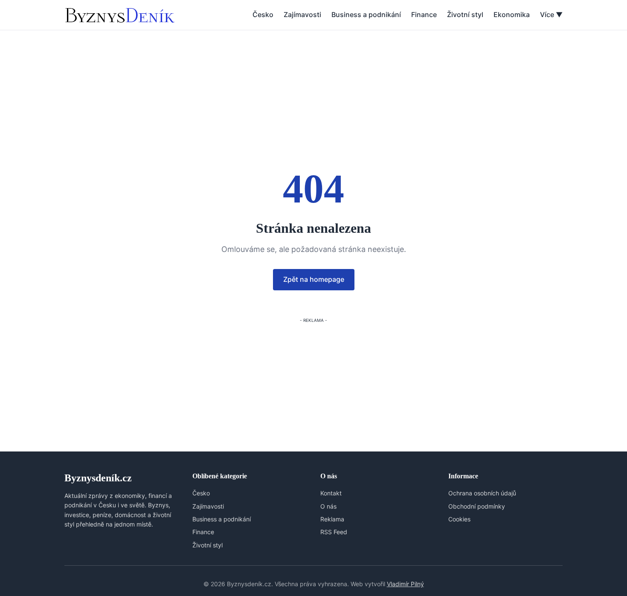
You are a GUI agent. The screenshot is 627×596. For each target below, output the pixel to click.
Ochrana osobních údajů (482, 493)
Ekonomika (511, 14)
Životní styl (465, 14)
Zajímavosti (302, 14)
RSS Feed (333, 531)
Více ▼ (551, 14)
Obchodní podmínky (476, 506)
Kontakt (331, 493)
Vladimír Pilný (405, 583)
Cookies (459, 519)
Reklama (332, 519)
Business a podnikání (366, 14)
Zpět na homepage (313, 279)
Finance (424, 14)
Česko (263, 14)
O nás (328, 506)
